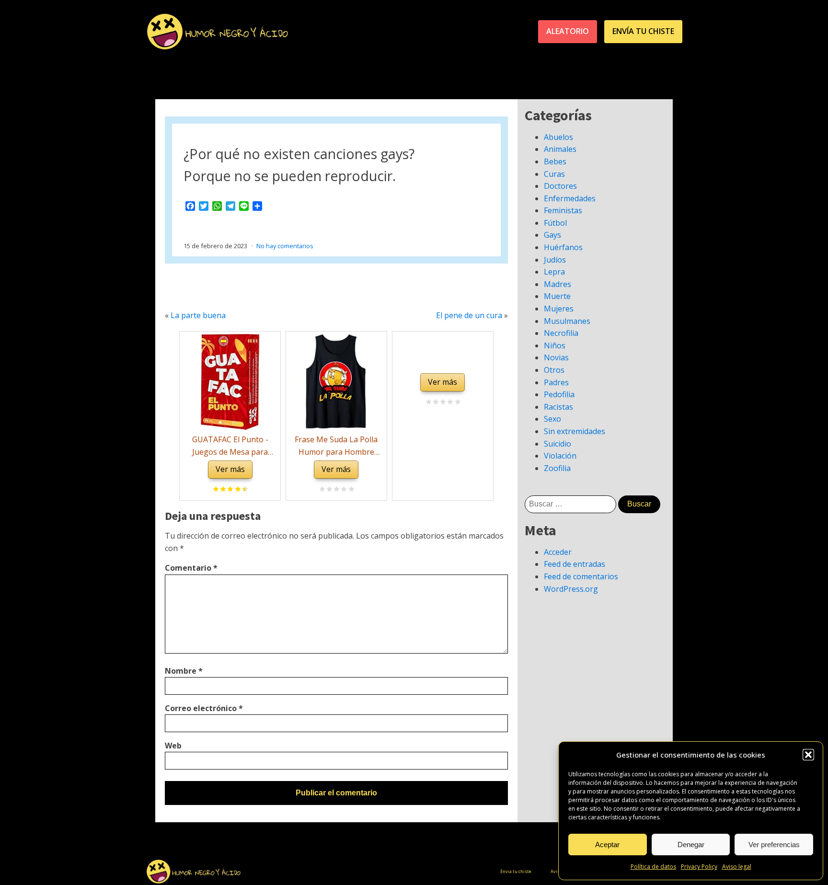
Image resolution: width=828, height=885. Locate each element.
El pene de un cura (469, 315)
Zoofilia (557, 468)
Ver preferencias (774, 844)
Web (173, 745)
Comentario (191, 568)
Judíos (555, 259)
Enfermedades (570, 198)
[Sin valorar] (350, 489)
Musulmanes (567, 321)
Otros (554, 370)
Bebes (555, 161)
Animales (560, 149)
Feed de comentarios (581, 576)
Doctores (560, 186)
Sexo (552, 419)
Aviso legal (736, 866)
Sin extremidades (574, 431)
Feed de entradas (574, 564)
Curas (554, 174)
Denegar (691, 844)
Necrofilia (561, 333)
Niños (554, 345)
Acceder (558, 552)
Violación (560, 455)
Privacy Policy (699, 866)
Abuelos (558, 137)
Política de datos (653, 866)
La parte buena (198, 315)
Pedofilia (559, 394)
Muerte (557, 296)
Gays (552, 235)
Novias (556, 357)
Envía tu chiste (643, 31)
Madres (557, 284)
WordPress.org (571, 589)
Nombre (184, 671)
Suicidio (557, 443)
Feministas (563, 210)
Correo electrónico (204, 708)
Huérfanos (563, 247)
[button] (808, 754)
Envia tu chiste (515, 871)
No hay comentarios (284, 245)
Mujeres (559, 308)
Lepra (554, 271)
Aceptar (607, 844)
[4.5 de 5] (243, 489)
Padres (556, 382)
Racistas (558, 407)
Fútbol (555, 223)
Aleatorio (567, 31)
